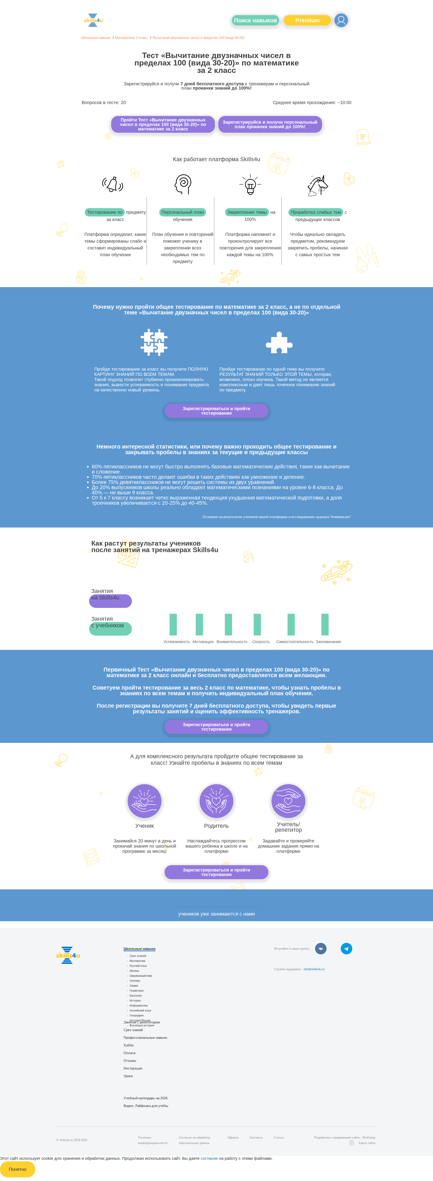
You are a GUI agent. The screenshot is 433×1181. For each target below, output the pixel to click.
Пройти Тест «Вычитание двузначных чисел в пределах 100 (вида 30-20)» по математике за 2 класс (163, 124)
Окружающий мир (141, 975)
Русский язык (138, 965)
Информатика (139, 1005)
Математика (137, 960)
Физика (134, 970)
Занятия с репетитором (142, 1022)
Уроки (128, 1076)
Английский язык (140, 1010)
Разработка (322, 1137)
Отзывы (130, 1060)
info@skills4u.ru (314, 969)
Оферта (233, 1137)
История (135, 1000)
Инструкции (133, 1068)
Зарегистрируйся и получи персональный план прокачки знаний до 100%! (270, 124)
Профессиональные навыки (145, 1037)
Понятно (17, 1169)
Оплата (129, 1053)
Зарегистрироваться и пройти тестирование (216, 411)
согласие (209, 1158)
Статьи (278, 1137)
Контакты (256, 1137)
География (137, 1015)
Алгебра (135, 980)
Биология (136, 995)
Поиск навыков (255, 20)
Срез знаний (138, 956)
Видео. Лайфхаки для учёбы (146, 1106)
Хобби (129, 1045)
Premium (307, 20)
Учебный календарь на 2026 (146, 1098)
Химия (134, 985)
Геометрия (137, 990)
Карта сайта (367, 1143)
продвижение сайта (346, 1137)
